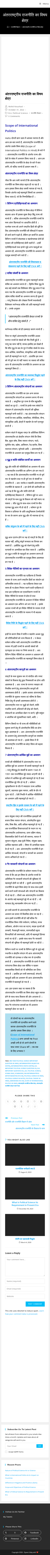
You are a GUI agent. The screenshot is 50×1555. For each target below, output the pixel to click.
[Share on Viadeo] (28, 1106)
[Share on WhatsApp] (35, 1106)
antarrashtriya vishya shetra (22, 1066)
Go (39, 1446)
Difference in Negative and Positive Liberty (21, 1483)
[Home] (8, 27)
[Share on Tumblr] (21, 1106)
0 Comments (14, 116)
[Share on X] (7, 1101)
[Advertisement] (25, 66)
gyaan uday (9, 1073)
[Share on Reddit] (15, 1106)
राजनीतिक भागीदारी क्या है (25, 1168)
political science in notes (15, 1078)
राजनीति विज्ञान (36, 113)
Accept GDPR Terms (15, 1452)
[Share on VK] (41, 1101)
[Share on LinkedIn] (27, 1101)
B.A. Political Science (18, 113)
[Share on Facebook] (14, 1101)
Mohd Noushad (15, 106)
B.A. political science (33, 1071)
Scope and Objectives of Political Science (20, 1487)
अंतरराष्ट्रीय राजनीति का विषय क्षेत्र (32, 27)
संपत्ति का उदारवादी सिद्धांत (25, 1239)
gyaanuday (19, 1073)
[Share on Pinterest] (21, 1101)
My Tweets (7, 1517)
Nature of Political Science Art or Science (20, 1470)
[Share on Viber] (34, 1101)
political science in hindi (33, 1076)
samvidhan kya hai (17, 1081)
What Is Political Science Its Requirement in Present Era (25, 1204)
